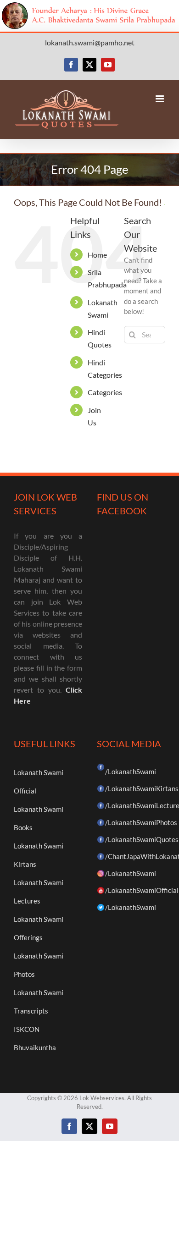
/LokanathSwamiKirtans (142, 788)
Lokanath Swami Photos (38, 965)
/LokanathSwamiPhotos (141, 822)
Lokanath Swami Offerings (38, 928)
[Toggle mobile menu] (160, 99)
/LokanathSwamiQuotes (142, 839)
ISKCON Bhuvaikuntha (35, 1038)
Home (97, 254)
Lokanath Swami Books (38, 818)
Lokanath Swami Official (38, 781)
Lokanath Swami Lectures (38, 891)
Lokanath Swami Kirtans (38, 855)
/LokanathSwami (130, 771)
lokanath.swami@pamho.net (89, 42)
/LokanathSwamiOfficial (142, 890)
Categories (105, 392)
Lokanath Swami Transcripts (38, 1001)
